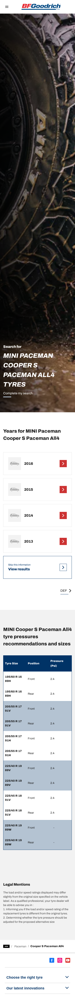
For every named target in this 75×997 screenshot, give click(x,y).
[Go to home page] (41, 6)
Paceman (20, 946)
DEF (63, 590)
